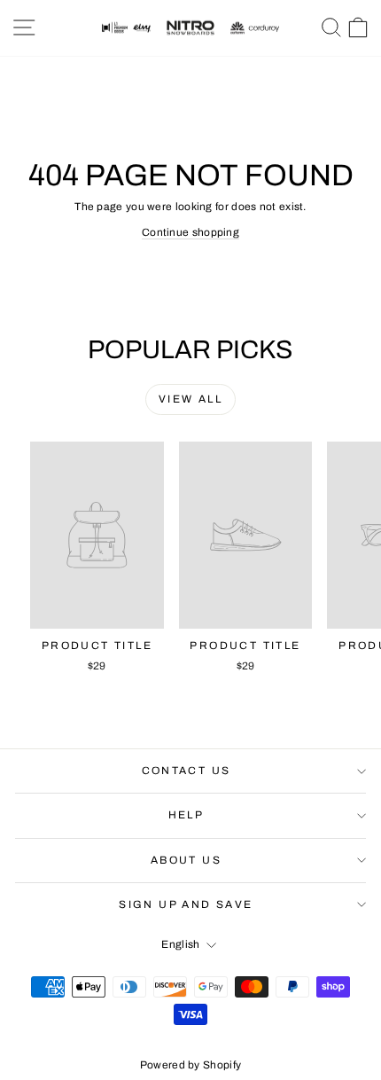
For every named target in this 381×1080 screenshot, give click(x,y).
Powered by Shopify (190, 1065)
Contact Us (186, 770)
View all (190, 399)
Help (186, 815)
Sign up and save (186, 904)
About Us (186, 860)
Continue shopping (190, 232)
